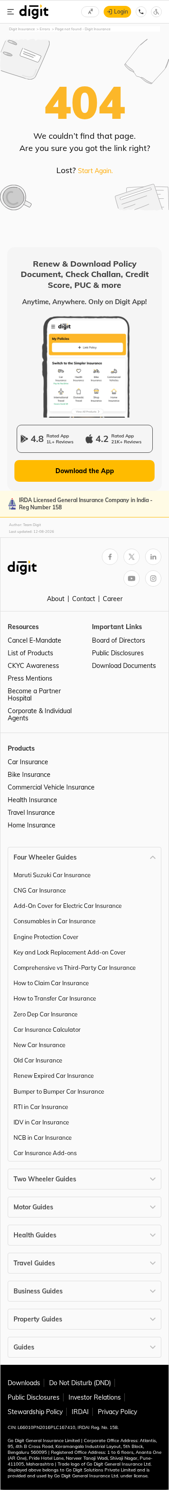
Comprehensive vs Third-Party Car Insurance (75, 967)
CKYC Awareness (33, 665)
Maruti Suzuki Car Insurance (52, 875)
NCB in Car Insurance (43, 1137)
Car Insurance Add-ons (45, 1152)
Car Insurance (28, 762)
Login (121, 11)
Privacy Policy (117, 1412)
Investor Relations (95, 1397)
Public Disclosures (118, 653)
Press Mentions (30, 678)
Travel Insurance (31, 812)
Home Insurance (31, 825)
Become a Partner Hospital (34, 694)
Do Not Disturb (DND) (80, 1383)
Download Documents (124, 665)
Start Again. (95, 171)
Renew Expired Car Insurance (54, 1075)
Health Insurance (32, 800)
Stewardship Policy (35, 1412)
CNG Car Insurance (40, 890)
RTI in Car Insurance (41, 1106)
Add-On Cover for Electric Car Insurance (68, 905)
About (55, 599)
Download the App (84, 471)
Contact (83, 599)
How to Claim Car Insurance (51, 983)
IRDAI (80, 1412)
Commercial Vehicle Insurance (51, 787)
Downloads (24, 1383)
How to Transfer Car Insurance (55, 998)
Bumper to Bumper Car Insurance (59, 1091)
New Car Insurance (39, 1044)
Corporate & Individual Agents (40, 714)
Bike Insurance (29, 774)
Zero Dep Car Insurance (46, 1014)
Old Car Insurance (38, 1060)
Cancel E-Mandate (34, 640)
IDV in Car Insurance (41, 1122)
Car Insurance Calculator (47, 1029)
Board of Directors (118, 640)
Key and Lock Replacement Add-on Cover (70, 952)
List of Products (30, 653)
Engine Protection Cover (46, 936)
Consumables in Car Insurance (55, 921)
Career (113, 599)
